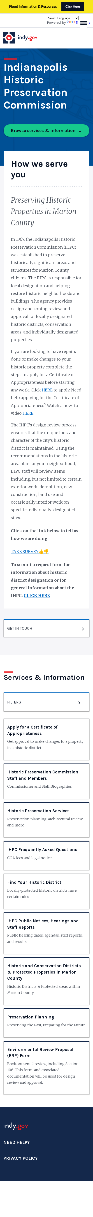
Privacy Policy (20, 1158)
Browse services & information (43, 130)
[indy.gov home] (24, 38)
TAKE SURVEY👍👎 (30, 551)
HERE (47, 390)
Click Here (72, 6)
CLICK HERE (37, 595)
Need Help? (16, 1142)
